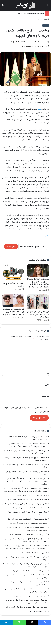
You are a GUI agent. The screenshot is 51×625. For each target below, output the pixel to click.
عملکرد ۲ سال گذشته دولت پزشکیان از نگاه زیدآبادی (27, 499)
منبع (47, 235)
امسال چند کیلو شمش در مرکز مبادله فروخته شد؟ (28, 523)
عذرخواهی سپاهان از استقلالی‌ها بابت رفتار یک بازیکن (27, 519)
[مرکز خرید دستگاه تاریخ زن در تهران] (13, 272)
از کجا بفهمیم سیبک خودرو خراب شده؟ (32, 495)
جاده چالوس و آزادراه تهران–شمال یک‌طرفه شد (29, 507)
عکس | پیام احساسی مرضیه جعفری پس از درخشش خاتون (24, 503)
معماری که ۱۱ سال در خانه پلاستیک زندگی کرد (30, 570)
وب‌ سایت (45, 396)
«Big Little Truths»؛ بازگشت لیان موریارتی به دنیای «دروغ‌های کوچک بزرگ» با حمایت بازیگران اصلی (28, 445)
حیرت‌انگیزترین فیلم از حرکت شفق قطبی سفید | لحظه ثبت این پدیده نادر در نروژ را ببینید (25, 565)
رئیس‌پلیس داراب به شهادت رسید (34, 552)
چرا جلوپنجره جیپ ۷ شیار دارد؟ (35, 611)
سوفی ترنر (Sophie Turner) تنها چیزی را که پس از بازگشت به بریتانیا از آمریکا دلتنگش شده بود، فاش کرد (38, 283)
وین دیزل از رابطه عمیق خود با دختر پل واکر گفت (28, 596)
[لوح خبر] (25, 5)
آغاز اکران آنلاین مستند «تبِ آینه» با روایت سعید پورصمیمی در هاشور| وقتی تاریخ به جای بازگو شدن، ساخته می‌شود (24, 547)
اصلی (45, 25)
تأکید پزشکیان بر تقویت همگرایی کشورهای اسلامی (28, 534)
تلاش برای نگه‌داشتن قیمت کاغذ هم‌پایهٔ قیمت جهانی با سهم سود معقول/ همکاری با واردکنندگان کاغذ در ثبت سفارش (26, 481)
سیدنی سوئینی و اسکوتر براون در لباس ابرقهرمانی (26, 13)
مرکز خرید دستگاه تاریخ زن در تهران (13, 285)
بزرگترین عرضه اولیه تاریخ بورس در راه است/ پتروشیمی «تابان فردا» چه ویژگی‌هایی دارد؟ (26, 540)
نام (47, 373)
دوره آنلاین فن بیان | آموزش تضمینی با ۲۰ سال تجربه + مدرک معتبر (38, 314)
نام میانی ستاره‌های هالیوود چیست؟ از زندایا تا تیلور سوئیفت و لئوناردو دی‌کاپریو (13, 312)
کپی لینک (11, 246)
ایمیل (46, 384)
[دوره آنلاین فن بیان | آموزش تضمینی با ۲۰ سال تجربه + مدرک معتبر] (38, 301)
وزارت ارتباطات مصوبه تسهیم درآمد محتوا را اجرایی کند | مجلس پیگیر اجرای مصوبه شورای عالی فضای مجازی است (25, 490)
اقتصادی (39, 19)
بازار (39, 109)
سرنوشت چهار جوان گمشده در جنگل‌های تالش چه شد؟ (26, 607)
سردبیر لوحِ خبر (42, 42)
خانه (45, 19)
